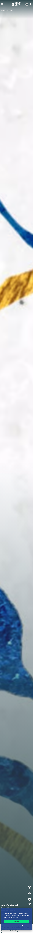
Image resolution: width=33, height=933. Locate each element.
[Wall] (29, 899)
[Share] (29, 904)
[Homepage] (16, 4)
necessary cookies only (16, 926)
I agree (16, 921)
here (16, 917)
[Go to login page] (31, 4)
